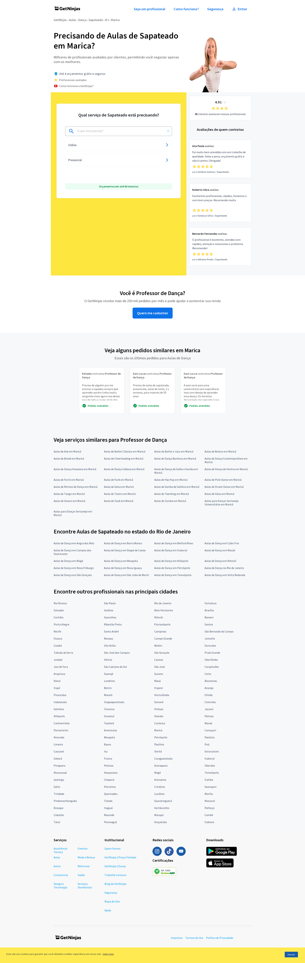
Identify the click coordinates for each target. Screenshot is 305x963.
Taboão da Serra (63, 652)
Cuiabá (58, 645)
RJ (107, 20)
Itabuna (209, 822)
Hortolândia (161, 695)
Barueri (209, 617)
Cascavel (59, 751)
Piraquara (59, 765)
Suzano (158, 674)
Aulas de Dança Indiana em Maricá (124, 469)
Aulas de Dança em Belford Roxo (173, 543)
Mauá (157, 681)
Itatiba (209, 779)
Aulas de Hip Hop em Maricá (170, 479)
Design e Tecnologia (60, 885)
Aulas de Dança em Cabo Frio (222, 543)
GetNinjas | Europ (115, 866)
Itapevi (158, 688)
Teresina (109, 709)
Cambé (209, 815)
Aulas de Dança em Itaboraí (170, 550)
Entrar (242, 9)
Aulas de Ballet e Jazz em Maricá (173, 451)
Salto (57, 786)
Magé (157, 772)
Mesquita (109, 737)
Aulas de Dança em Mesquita (121, 561)
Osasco (58, 638)
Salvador (59, 610)
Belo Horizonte (163, 610)
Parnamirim (61, 730)
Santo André (111, 631)
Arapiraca (59, 674)
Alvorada (59, 737)
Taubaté (109, 723)
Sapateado (96, 20)
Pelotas (108, 765)
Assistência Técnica (60, 850)
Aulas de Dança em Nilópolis (171, 561)
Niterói (158, 617)
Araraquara (161, 765)
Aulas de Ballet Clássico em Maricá (124, 451)
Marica (115, 20)
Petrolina (110, 786)
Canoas (158, 659)
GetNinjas (60, 20)
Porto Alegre (61, 624)
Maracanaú (60, 772)
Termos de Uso (194, 938)
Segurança (215, 9)
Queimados (111, 794)
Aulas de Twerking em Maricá (171, 494)
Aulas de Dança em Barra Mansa (123, 543)
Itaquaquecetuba (114, 702)
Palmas (209, 716)
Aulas (72, 20)
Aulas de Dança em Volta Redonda (225, 575)
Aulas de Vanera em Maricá (69, 501)
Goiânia (108, 610)
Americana (110, 730)
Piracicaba (60, 695)
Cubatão (59, 815)
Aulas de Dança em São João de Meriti (126, 575)
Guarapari (210, 786)
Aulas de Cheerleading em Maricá (123, 458)
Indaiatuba (60, 702)
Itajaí (57, 688)
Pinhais (158, 709)
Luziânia (159, 794)
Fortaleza (210, 603)
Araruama (160, 779)
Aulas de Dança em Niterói (220, 561)
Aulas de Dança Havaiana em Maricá (75, 469)
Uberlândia (211, 659)
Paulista (209, 737)
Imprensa (177, 938)
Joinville (210, 638)
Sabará (58, 758)
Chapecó (109, 779)
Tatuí (57, 822)
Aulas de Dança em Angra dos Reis (74, 543)
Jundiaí (58, 659)
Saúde (81, 875)
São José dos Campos (117, 652)
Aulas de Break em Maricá (69, 458)
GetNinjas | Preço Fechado (120, 857)
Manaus (108, 638)
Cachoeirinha (62, 723)
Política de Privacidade (219, 938)
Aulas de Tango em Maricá (69, 494)
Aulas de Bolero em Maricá (220, 451)
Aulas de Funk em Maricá (118, 479)
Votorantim (212, 751)
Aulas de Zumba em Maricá (170, 501)
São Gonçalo (161, 652)
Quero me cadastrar (152, 313)
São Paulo (110, 603)
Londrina (109, 681)
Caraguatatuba (163, 758)
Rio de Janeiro (162, 603)
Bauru (107, 744)
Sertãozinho (161, 808)
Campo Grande (163, 638)
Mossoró (210, 801)
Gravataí (109, 716)
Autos (57, 866)
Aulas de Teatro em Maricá (120, 494)
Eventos (83, 848)
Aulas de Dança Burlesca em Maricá (175, 458)
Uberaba (210, 765)
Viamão (158, 716)
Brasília (209, 610)
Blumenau (211, 681)
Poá (207, 744)
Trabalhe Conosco (115, 875)
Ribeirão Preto (113, 624)
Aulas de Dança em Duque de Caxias (125, 550)
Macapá (158, 815)
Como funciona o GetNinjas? (76, 86)
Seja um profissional (149, 9)
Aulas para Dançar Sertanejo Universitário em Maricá (222, 502)
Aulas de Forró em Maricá (69, 479)
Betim (108, 688)
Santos (209, 624)
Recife (57, 631)
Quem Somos (112, 848)
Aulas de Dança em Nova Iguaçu (123, 568)
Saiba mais (108, 954)
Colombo (210, 702)
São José (159, 666)
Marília (209, 794)
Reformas (84, 866)
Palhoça (209, 808)
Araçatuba (160, 822)
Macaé (208, 723)
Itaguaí (108, 808)
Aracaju (209, 688)
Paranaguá (110, 822)
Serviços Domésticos (85, 885)
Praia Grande (212, 652)
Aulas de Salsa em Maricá (119, 486)
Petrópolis (160, 737)
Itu (105, 751)
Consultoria (61, 875)
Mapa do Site (112, 901)
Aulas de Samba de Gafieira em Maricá (176, 486)
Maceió (108, 695)
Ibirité (158, 751)
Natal (57, 681)
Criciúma (159, 786)
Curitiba (58, 617)
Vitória (108, 659)
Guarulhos (110, 617)
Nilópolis (59, 716)
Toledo (108, 801)
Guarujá (108, 674)
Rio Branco (60, 603)
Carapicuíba (212, 666)
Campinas (160, 631)
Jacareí (209, 709)
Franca (108, 758)
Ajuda (107, 910)
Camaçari (210, 730)
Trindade (59, 794)
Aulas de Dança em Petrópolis (172, 568)
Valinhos (59, 709)
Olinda (209, 695)
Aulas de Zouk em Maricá (118, 501)
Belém (158, 645)
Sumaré (158, 702)
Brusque (58, 808)
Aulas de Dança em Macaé (220, 550)
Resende (109, 815)
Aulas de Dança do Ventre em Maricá (226, 469)
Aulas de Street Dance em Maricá (224, 486)
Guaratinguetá (163, 801)
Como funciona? (186, 9)
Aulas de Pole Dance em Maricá (223, 479)
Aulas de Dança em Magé (68, 561)
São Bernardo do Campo (219, 631)
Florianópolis (162, 624)
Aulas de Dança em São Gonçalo (73, 575)
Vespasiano (111, 772)
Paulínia (159, 744)
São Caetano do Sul (115, 666)
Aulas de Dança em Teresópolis (173, 575)
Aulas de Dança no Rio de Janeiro (224, 568)
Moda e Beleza (86, 857)
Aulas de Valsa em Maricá (219, 494)
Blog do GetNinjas (115, 884)
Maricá (158, 730)
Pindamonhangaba (65, 801)
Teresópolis (212, 772)
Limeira (58, 744)
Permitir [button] (291, 954)
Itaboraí (209, 758)
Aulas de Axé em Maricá (67, 451)
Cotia (208, 674)
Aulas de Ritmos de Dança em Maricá (75, 486)
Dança (82, 20)
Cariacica (159, 723)
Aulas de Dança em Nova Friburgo (74, 568)
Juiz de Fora (61, 666)
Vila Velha (110, 645)
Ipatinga (59, 779)
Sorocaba (210, 645)
